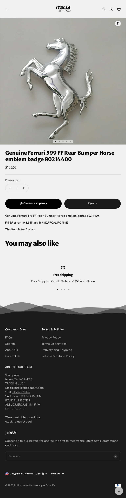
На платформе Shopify (42, 485)
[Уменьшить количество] (10, 188)
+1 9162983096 (21, 392)
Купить (92, 203)
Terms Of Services (54, 343)
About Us (11, 350)
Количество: (12, 180)
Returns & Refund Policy (58, 356)
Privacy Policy (51, 337)
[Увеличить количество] (23, 188)
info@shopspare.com (29, 387)
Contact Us (13, 356)
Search (10, 343)
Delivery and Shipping (57, 350)
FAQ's (9, 337)
